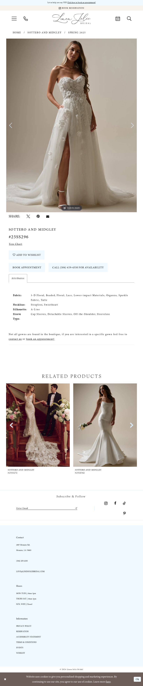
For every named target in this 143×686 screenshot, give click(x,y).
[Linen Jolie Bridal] (71, 18)
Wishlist (20, 653)
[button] (14, 18)
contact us (15, 339)
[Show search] (129, 18)
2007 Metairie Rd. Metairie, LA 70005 (23, 548)
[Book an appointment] (117, 18)
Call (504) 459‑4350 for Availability (78, 267)
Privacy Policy (23, 626)
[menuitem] (14, 18)
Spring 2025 (77, 32)
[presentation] (38, 425)
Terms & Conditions (26, 642)
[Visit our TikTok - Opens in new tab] (124, 503)
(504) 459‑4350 (22, 561)
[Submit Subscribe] (75, 508)
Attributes (18, 278)
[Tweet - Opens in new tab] (28, 216)
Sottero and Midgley (45, 32)
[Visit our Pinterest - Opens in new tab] (124, 513)
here (108, 681)
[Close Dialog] (5, 679)
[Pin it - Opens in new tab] (38, 216)
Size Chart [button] (15, 244)
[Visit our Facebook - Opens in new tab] (115, 503)
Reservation (22, 631)
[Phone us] (25, 18)
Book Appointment (27, 267)
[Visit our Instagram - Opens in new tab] (106, 503)
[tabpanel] (71, 125)
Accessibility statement (28, 637)
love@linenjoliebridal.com (30, 571)
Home (17, 32)
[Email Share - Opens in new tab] (47, 216)
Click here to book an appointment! (81, 2)
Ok (137, 679)
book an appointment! (40, 339)
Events (19, 647)
